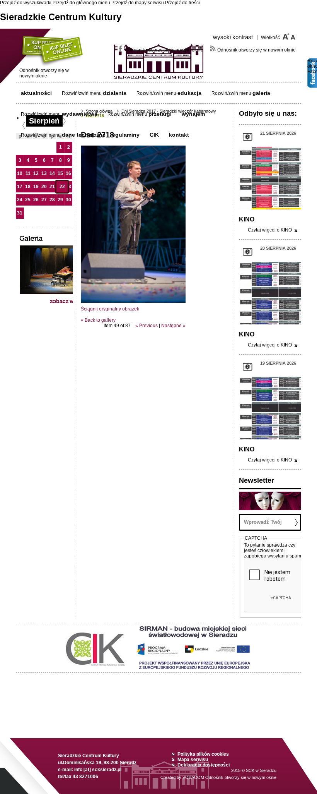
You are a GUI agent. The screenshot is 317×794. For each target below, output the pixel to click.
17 (19, 186)
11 (28, 173)
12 (36, 173)
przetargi (160, 114)
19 (36, 186)
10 (19, 173)
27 (44, 199)
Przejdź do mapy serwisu (137, 2)
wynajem (193, 114)
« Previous (146, 325)
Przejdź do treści (182, 2)
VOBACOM (229, 777)
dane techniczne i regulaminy (101, 135)
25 (28, 199)
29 (60, 199)
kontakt (179, 135)
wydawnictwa (79, 114)
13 (44, 173)
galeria (261, 93)
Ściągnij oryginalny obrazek (110, 309)
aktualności (36, 93)
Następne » (173, 325)
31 (19, 213)
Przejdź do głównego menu (81, 2)
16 (68, 173)
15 (60, 173)
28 (52, 199)
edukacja (189, 93)
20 (44, 186)
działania (114, 93)
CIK (154, 135)
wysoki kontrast (235, 37)
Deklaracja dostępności (203, 765)
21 (52, 186)
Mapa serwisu (192, 759)
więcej (270, 230)
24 (19, 199)
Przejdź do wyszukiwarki (25, 2)
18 (28, 186)
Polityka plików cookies (203, 754)
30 (68, 199)
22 (62, 186)
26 (36, 199)
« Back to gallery (98, 320)
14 (52, 173)
